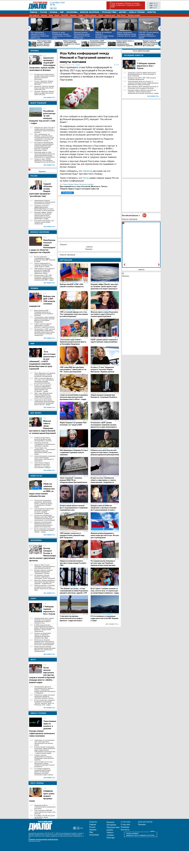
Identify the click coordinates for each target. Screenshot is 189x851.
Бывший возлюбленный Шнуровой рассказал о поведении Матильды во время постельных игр (43, 524)
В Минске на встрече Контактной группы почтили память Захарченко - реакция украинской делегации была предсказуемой (105, 453)
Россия (43, 12)
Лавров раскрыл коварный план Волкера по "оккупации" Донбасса (104, 396)
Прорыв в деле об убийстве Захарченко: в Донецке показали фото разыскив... (151, 43)
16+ (81, 828)
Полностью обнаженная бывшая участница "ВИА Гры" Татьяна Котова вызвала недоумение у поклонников (44, 518)
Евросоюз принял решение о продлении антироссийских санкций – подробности (44, 582)
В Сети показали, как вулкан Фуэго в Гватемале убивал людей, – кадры (44, 530)
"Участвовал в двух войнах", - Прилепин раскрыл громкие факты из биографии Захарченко (44, 319)
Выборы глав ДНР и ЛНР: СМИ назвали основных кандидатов (72, 285)
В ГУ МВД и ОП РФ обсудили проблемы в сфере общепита (44, 817)
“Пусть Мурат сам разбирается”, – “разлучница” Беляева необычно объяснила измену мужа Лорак (45, 451)
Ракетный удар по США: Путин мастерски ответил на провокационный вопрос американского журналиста (44, 155)
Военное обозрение (89, 12)
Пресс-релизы (90, 15)
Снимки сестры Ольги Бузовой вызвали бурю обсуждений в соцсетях (42, 439)
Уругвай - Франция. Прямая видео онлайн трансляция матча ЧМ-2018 (44, 93)
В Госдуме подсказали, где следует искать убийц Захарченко (44, 222)
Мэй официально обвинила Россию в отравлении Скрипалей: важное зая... (40, 35)
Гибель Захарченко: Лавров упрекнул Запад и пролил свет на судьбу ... (126, 35)
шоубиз (122, 12)
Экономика (72, 12)
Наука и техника (137, 12)
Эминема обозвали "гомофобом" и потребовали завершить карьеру (44, 444)
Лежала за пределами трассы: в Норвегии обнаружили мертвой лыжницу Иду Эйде (42, 635)
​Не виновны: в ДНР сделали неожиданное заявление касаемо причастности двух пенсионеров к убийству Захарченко (44, 332)
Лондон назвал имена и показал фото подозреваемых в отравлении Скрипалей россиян (74, 507)
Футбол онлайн (134, 15)
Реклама (142, 824)
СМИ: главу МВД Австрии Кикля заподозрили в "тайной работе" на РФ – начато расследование (43, 395)
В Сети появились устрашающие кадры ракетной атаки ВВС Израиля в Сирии (44, 259)
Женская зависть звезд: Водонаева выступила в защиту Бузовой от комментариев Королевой (104, 314)
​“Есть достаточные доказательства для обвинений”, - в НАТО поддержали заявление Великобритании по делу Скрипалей (42, 360)
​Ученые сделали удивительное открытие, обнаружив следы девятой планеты (44, 757)
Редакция (125, 827)
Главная (33, 12)
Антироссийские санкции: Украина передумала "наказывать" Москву (43, 571)
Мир (62, 12)
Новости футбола (68, 184)
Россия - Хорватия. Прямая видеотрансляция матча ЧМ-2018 (43, 82)
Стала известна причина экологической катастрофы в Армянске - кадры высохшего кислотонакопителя (71, 619)
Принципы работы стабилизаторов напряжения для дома (44, 807)
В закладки (67, 193)
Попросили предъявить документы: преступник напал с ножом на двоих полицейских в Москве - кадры (43, 503)
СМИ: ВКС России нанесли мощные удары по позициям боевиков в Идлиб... (149, 35)
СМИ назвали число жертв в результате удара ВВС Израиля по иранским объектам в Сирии (44, 271)
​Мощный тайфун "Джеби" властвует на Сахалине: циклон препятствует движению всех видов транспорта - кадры (43, 215)
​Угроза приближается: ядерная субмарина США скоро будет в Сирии (43, 265)
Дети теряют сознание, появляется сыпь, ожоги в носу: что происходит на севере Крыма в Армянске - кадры (105, 590)
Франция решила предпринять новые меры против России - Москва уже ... (82, 35)
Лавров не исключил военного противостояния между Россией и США (104, 35)
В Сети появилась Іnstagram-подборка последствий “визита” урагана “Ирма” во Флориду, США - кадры (44, 702)
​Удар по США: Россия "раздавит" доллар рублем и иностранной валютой (44, 566)
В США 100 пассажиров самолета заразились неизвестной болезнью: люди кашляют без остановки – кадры (43, 388)
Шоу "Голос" (121, 15)
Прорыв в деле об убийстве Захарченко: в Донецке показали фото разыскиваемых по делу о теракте (103, 508)
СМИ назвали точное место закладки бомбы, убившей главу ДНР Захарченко (72, 535)
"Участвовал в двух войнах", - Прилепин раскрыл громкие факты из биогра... (44, 43)
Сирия (80, 15)
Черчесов (88, 171)
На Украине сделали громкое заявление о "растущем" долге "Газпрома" (44, 576)
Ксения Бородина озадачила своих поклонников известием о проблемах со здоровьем (44, 458)
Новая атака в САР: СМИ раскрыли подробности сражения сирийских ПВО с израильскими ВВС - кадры (44, 277)
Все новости (34, 15)
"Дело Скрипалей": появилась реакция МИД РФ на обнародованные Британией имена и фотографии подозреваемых (73, 481)
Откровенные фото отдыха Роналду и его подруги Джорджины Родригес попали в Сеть (44, 621)
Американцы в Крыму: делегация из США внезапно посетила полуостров (44, 202)
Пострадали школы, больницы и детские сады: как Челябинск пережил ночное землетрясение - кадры (103, 564)
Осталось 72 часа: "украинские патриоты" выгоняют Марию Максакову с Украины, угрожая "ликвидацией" (102, 370)
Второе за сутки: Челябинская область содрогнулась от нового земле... (61, 35)
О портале (125, 824)
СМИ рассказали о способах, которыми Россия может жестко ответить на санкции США (44, 588)
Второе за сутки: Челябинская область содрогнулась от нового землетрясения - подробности (103, 480)
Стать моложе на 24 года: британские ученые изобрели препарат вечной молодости (44, 764)
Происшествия (109, 12)
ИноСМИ (64, 15)
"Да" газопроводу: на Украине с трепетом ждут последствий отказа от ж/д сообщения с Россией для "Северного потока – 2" (44, 137)
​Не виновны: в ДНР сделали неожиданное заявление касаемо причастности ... (98, 43)
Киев (51, 15)
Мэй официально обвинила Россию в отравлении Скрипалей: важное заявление (74, 452)
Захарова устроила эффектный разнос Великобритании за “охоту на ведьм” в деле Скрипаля (44, 208)
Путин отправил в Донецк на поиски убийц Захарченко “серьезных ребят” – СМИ (126, 5)
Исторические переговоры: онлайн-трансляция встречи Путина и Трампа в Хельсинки (44, 77)
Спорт (100, 15)
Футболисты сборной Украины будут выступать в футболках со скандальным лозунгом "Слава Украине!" (44, 642)
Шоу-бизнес (106, 310)
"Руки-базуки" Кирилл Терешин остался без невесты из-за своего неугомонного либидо (42, 465)
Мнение (73, 15)
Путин (86, 177)
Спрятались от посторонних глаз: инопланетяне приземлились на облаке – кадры (44, 742)
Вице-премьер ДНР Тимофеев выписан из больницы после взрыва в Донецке (43, 313)
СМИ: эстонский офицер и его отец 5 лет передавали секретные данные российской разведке (44, 381)
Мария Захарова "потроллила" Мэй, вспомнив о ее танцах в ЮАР (71, 43)
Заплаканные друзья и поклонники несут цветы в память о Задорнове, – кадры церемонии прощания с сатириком (44, 690)
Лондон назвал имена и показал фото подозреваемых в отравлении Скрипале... (125, 43)
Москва (44, 15)
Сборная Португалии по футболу (83, 184)
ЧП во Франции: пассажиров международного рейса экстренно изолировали (44, 374)
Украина (53, 12)
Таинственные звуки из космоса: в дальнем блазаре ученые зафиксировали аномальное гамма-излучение (143, 83)
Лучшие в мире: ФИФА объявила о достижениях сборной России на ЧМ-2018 (44, 160)
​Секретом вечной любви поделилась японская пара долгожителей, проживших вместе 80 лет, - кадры (44, 402)
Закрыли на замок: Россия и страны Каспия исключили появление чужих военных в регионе (44, 130)
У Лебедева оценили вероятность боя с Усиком (49, 610)
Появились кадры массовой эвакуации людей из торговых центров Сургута (44, 696)
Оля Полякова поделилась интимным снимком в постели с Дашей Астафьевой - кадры (44, 511)
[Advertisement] (106, 99)
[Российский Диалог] (38, 9)
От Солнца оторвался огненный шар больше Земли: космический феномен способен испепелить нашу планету (43, 771)
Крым (57, 15)
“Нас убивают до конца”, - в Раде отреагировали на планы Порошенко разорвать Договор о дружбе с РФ (74, 590)
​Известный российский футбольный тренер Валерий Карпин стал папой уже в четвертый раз (44, 649)
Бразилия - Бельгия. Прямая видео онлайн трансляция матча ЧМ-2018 (44, 88)
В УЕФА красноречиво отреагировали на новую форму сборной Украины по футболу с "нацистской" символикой (44, 628)
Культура (151, 12)
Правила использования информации (43, 839)
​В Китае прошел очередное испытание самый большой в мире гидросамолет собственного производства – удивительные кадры (44, 750)
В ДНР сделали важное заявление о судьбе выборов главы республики (44, 325)
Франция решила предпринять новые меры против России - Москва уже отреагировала (105, 535)
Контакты (125, 829)
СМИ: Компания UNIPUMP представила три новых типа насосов (44, 812)
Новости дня (110, 15)
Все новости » (49, 97)
